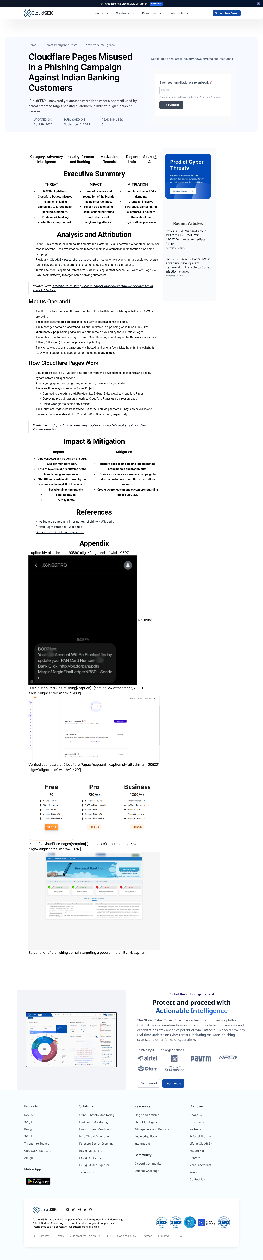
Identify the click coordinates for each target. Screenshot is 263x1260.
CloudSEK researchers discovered (72, 259)
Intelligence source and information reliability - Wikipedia (75, 521)
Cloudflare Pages (141, 270)
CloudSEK (42, 244)
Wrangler (57, 404)
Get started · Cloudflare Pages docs (60, 532)
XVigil (112, 244)
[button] (100, 13)
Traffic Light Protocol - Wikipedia (59, 527)
